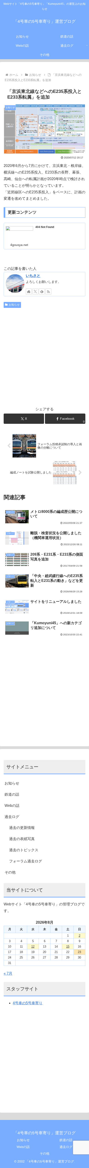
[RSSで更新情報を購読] (48, 291)
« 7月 (8, 973)
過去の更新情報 (22, 828)
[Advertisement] (44, 356)
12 (32, 946)
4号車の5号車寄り (27, 1003)
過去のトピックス (23, 850)
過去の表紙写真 (22, 839)
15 (67, 946)
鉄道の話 (12, 794)
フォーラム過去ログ (25, 861)
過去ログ (12, 817)
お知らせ (14, 304)
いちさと (33, 276)
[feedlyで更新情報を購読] (42, 291)
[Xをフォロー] (35, 291)
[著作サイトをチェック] (29, 291)
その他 (10, 872)
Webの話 (12, 806)
